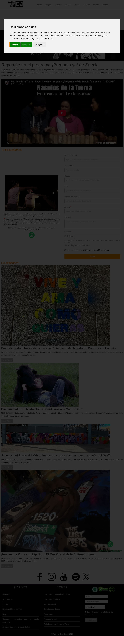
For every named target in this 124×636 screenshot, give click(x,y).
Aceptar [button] (15, 45)
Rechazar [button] (26, 45)
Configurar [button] (39, 45)
